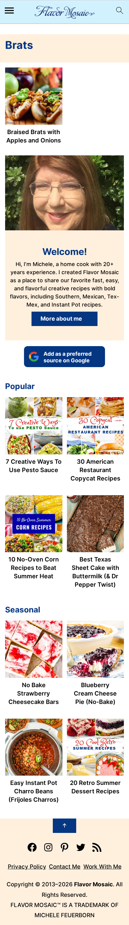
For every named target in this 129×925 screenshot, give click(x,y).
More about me (61, 318)
